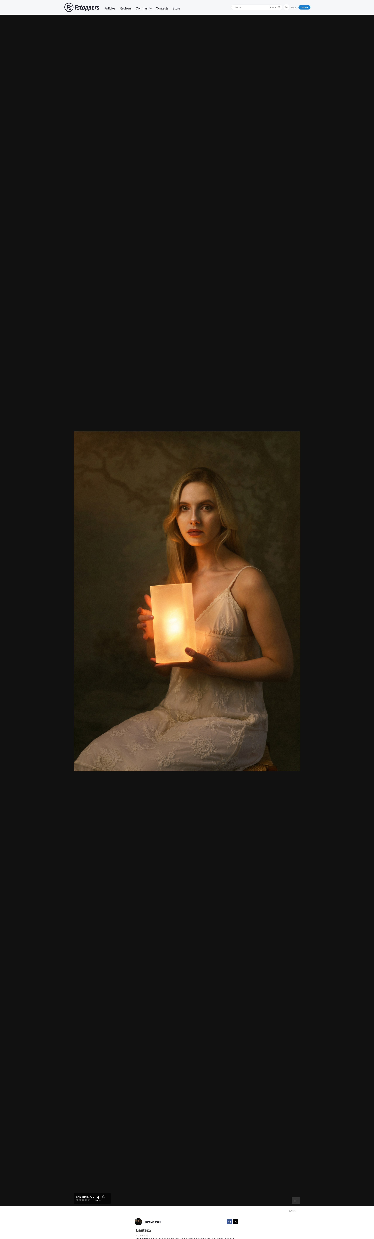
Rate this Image (85, 1196)
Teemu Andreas (152, 1221)
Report (294, 1210)
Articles (110, 8)
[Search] (279, 7)
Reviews (126, 8)
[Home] (81, 7)
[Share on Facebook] (229, 1221)
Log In (293, 7)
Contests (162, 8)
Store (176, 8)
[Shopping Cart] (286, 7)
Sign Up (304, 7)
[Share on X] (235, 1221)
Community (144, 8)
